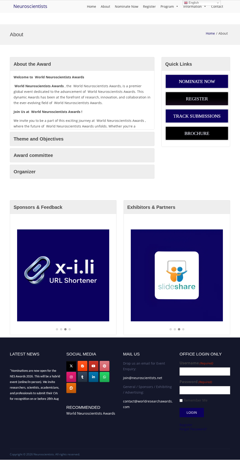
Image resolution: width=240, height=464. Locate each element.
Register (149, 6)
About (105, 6)
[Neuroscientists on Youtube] (93, 366)
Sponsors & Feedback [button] (38, 207)
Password (196, 381)
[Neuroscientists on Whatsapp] (104, 377)
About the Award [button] (32, 64)
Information (192, 6)
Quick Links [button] (178, 64)
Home (91, 6)
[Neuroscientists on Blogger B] (82, 366)
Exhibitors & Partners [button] (151, 207)
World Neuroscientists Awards (90, 413)
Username (196, 363)
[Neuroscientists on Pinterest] (104, 366)
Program (167, 6)
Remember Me (195, 400)
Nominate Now (126, 6)
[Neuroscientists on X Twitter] (71, 366)
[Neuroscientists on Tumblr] (82, 377)
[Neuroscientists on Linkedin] (93, 377)
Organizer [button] (25, 171)
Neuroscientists (30, 6)
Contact (217, 6)
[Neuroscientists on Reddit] (71, 388)
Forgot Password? (193, 429)
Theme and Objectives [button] (39, 138)
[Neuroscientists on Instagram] (71, 377)
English (193, 2)
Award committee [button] (33, 155)
